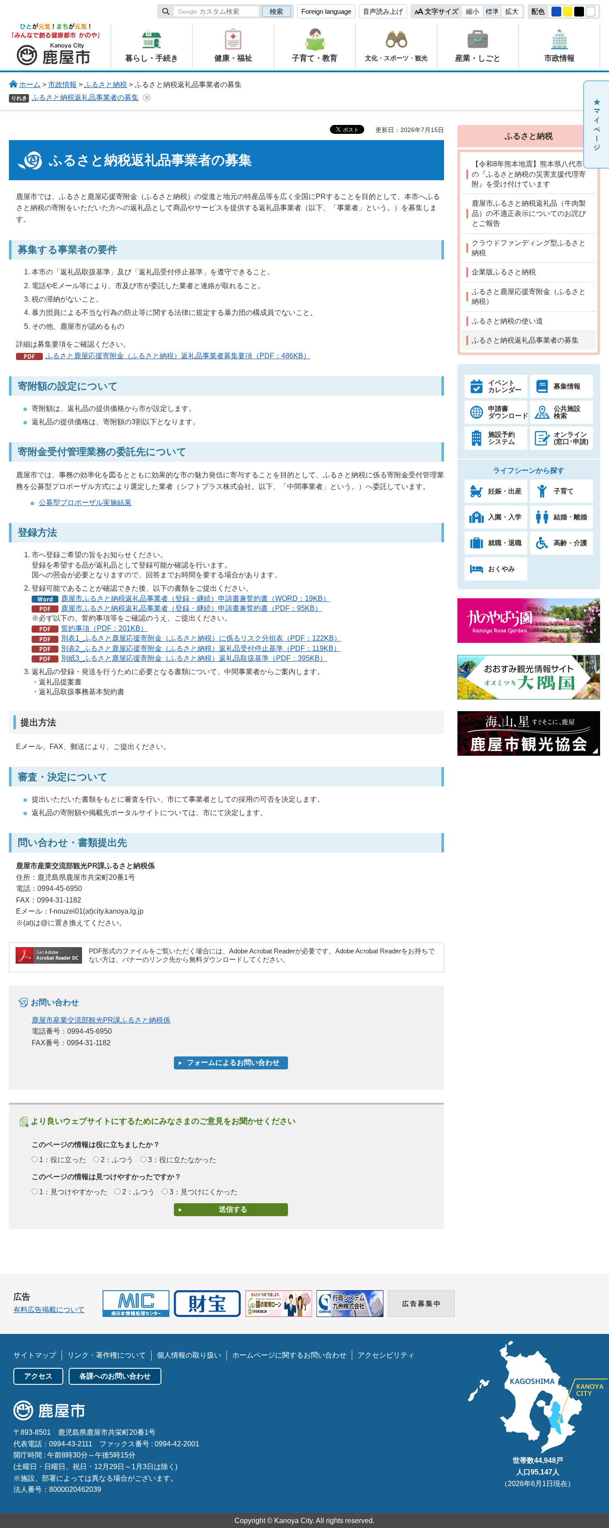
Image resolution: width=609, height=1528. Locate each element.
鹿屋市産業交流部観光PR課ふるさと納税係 (101, 1020)
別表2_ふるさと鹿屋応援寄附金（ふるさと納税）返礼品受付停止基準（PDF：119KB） (201, 648)
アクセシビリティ (386, 1355)
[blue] (556, 12)
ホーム (30, 84)
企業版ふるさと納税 (504, 272)
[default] (591, 12)
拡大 (511, 11)
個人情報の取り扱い (189, 1355)
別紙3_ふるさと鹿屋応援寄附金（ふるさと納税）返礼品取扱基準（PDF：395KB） (194, 658)
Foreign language (326, 11)
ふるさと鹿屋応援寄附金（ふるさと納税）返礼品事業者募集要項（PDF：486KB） (177, 356)
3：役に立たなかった (182, 1160)
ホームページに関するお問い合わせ (289, 1355)
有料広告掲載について (49, 1309)
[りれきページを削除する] (147, 98)
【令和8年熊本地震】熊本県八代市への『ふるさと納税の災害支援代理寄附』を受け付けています (531, 174)
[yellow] (568, 12)
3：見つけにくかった (203, 1192)
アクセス (38, 1376)
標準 (492, 11)
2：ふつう (117, 1160)
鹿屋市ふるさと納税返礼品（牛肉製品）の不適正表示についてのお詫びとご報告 (529, 213)
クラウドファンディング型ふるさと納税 (529, 248)
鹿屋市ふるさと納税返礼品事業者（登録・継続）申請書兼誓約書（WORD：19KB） (195, 598)
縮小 (472, 11)
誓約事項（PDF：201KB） (104, 628)
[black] (579, 12)
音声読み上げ (383, 11)
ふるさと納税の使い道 (507, 321)
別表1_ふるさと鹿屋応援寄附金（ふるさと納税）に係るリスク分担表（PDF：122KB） (201, 638)
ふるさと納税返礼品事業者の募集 (85, 97)
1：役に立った (62, 1160)
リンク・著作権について (106, 1355)
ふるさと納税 (105, 84)
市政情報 (62, 84)
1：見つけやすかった (73, 1192)
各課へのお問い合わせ (115, 1376)
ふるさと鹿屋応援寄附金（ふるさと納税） (529, 296)
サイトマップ (34, 1355)
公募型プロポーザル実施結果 (85, 502)
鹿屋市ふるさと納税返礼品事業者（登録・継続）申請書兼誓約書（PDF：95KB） (191, 608)
